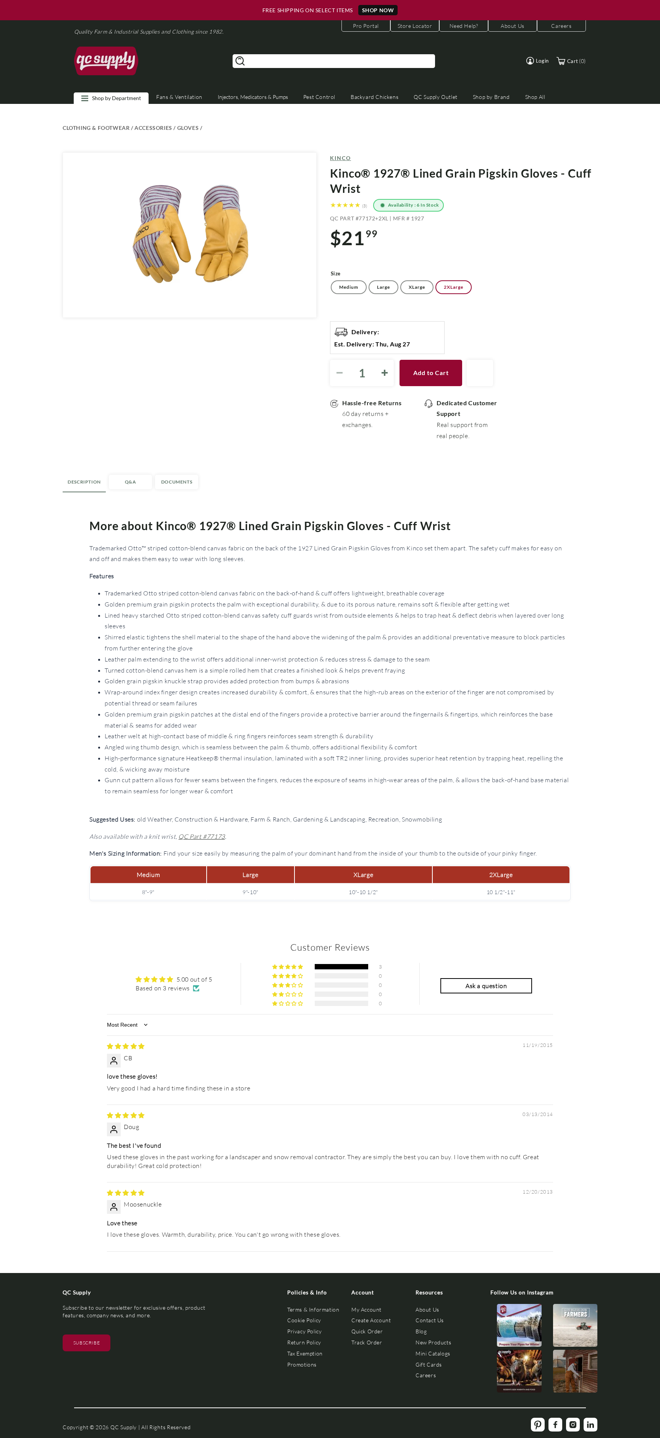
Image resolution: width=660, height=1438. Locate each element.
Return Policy (304, 1342)
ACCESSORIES (153, 128)
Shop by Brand (491, 97)
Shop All (535, 97)
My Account (366, 1309)
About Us (427, 1309)
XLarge (417, 287)
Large (383, 287)
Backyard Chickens (374, 97)
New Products (433, 1342)
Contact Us (430, 1320)
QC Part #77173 (201, 836)
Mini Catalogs (433, 1353)
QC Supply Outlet (436, 97)
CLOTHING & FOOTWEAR (96, 128)
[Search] (240, 61)
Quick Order (367, 1331)
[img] (126, 1046)
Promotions (302, 1364)
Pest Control (319, 97)
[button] (537, 60)
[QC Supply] (106, 61)
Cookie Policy (304, 1320)
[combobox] (334, 61)
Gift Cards (429, 1364)
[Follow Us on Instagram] (519, 1327)
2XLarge (453, 287)
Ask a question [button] (486, 985)
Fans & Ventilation (179, 97)
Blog (421, 1331)
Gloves (188, 128)
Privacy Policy (304, 1331)
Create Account (371, 1320)
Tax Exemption (305, 1353)
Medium (348, 287)
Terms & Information (313, 1309)
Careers (426, 1375)
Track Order (366, 1342)
